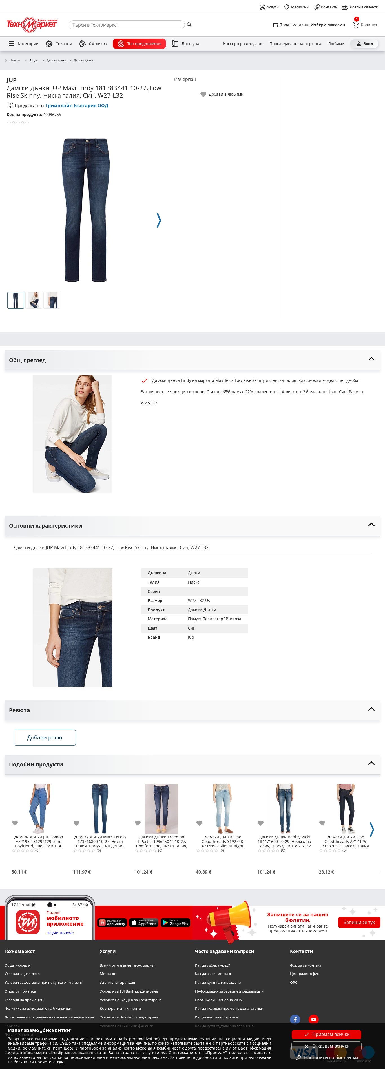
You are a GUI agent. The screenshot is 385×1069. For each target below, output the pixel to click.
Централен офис (304, 974)
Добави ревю (44, 737)
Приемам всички (331, 1034)
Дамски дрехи (56, 60)
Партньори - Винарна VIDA (218, 1000)
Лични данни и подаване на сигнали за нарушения (49, 1017)
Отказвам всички (331, 1046)
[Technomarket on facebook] (295, 1020)
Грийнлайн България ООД (76, 105)
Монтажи (108, 974)
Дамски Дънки (202, 609)
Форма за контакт (305, 965)
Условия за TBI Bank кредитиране (129, 991)
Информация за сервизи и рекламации (229, 991)
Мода (34, 60)
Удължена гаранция (117, 982)
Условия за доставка (22, 974)
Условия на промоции (24, 1000)
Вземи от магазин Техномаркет (127, 965)
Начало (15, 60)
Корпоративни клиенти (120, 1008)
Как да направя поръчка (216, 1017)
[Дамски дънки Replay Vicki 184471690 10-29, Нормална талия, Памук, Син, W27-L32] (284, 806)
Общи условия (17, 965)
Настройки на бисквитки (331, 1057)
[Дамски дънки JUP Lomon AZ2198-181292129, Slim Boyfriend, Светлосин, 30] (38, 806)
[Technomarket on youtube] (314, 1020)
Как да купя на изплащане (218, 982)
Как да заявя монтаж (213, 974)
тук (60, 1061)
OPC (293, 982)
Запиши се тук (359, 922)
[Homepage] (32, 24)
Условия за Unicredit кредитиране (129, 1017)
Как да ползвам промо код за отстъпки (229, 1008)
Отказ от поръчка (20, 991)
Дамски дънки (83, 60)
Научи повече (60, 933)
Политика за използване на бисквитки (38, 1008)
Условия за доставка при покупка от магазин (44, 982)
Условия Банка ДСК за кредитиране (130, 1000)
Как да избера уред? (212, 965)
